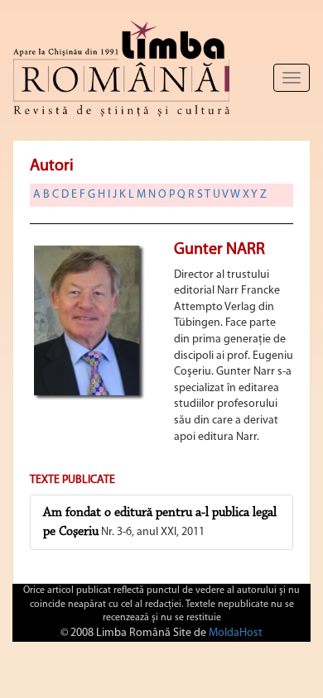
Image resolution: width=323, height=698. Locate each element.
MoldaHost (236, 633)
